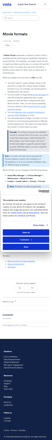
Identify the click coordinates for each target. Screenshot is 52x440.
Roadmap (8, 381)
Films (34, 12)
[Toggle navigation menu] (45, 4)
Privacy (14, 430)
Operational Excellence (21, 12)
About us (7, 402)
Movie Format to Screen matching (21, 261)
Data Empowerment (12, 359)
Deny (26, 247)
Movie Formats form (15, 264)
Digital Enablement (11, 362)
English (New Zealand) (27, 4)
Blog (5, 386)
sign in (10, 325)
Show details (38, 225)
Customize (24, 240)
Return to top (8, 301)
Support (7, 383)
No (32, 288)
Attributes (11, 267)
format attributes (39, 95)
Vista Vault (8, 389)
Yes (20, 288)
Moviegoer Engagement (13, 365)
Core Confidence (11, 356)
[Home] (7, 4)
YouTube (7, 421)
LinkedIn (7, 418)
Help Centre (7, 12)
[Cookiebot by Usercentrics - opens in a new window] (38, 191)
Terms (6, 430)
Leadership (8, 405)
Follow (7, 45)
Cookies (22, 430)
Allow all (26, 232)
